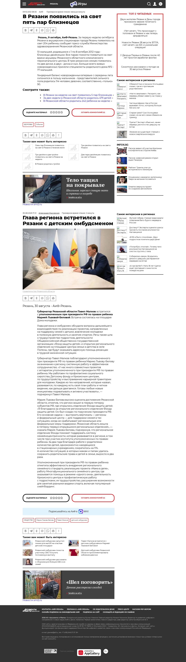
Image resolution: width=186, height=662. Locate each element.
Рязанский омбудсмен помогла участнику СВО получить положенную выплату (49, 552)
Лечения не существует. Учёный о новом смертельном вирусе (144, 133)
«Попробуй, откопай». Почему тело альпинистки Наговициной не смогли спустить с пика (145, 249)
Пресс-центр (123, 609)
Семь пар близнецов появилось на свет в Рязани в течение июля (50, 146)
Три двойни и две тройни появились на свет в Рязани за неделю (49, 157)
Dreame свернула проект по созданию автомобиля (140, 188)
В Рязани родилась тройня (47, 164)
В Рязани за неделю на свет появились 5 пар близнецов (77, 95)
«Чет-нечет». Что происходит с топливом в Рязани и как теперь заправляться (140, 33)
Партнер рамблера (67, 651)
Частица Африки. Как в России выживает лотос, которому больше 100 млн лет (145, 105)
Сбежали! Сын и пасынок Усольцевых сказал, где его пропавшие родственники (146, 86)
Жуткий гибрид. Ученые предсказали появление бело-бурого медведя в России (146, 220)
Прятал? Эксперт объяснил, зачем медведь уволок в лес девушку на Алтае (144, 124)
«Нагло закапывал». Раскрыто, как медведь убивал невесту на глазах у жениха (145, 96)
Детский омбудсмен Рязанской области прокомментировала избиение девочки (95, 552)
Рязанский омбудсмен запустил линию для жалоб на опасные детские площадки (49, 543)
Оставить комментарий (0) (93, 112)
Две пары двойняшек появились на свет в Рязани (96, 156)
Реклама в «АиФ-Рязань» (78, 609)
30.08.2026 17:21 (29, 213)
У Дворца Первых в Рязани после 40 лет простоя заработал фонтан (140, 56)
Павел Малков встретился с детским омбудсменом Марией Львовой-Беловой (95, 543)
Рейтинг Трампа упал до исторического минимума (140, 169)
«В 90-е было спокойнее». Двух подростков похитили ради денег (144, 238)
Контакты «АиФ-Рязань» (53, 609)
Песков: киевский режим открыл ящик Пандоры (143, 159)
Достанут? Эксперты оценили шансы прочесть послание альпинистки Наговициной (146, 229)
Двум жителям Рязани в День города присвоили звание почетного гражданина (140, 22)
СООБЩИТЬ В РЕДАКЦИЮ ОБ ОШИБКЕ (119, 612)
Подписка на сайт (91, 612)
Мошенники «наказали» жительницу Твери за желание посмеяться (145, 178)
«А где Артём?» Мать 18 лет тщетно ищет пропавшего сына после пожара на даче (145, 268)
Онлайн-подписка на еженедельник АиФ (61, 612)
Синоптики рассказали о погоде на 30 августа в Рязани (140, 68)
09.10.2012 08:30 (30, 12)
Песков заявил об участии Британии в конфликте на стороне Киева (145, 149)
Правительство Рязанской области (39, 291)
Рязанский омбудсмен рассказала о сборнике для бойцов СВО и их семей (50, 561)
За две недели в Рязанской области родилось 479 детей (77, 98)
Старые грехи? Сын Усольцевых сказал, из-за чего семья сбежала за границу (145, 115)
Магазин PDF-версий (141, 609)
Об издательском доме (104, 609)
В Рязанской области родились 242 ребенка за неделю (76, 101)
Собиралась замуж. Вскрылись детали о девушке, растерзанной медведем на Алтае (144, 258)
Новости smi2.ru (32, 204)
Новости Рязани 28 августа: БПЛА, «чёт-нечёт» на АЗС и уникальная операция (140, 45)
